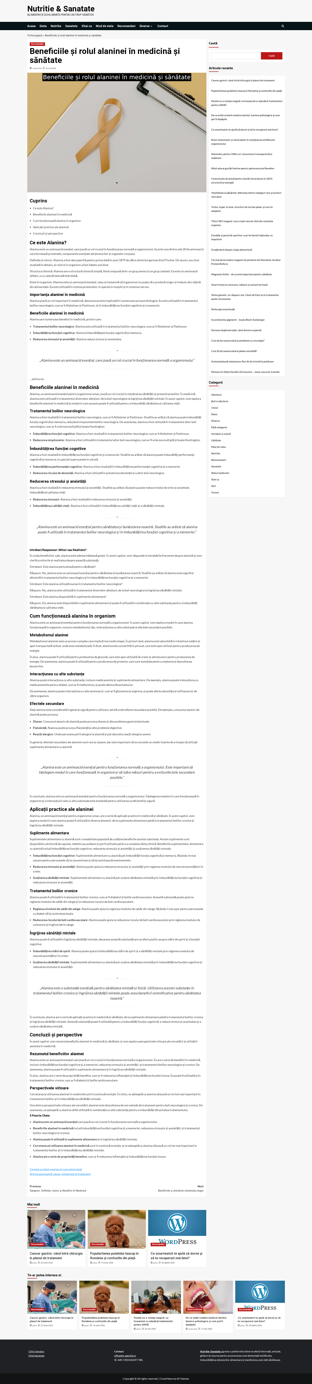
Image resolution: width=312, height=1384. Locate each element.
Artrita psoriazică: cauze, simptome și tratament (60, 1174)
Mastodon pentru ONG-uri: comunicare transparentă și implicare (241, 156)
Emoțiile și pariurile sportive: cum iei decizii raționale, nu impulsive (242, 237)
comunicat (37, 68)
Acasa (31, 26)
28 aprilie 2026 (168, 1263)
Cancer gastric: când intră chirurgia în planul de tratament (243, 80)
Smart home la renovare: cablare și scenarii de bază (239, 284)
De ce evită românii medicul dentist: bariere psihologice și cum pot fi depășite (245, 117)
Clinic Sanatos (36, 1351)
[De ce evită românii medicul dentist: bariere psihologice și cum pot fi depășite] (208, 1297)
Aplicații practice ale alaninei (51, 227)
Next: (181, 1188)
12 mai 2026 (206, 1329)
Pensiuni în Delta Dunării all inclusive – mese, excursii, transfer (245, 371)
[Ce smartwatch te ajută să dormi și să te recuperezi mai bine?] (177, 1229)
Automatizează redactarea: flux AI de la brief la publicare (242, 361)
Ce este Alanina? (43, 208)
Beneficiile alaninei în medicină (52, 214)
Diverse (145, 26)
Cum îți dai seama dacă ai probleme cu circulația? (237, 340)
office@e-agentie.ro (125, 1355)
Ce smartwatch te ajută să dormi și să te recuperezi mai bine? (244, 129)
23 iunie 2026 (47, 1263)
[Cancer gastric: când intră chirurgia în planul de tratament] (56, 1229)
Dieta (43, 26)
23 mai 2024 (51, 68)
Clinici (214, 407)
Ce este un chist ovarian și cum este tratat (56, 1169)
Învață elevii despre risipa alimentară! (231, 249)
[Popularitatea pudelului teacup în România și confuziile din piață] (117, 1229)
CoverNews (166, 1378)
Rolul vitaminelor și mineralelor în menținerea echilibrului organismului (243, 141)
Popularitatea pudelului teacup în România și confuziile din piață (246, 90)
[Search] (283, 26)
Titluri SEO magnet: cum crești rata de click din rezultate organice (242, 223)
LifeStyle (216, 440)
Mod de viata (104, 26)
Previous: (58, 1188)
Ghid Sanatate (36, 1355)
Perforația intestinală (223, 309)
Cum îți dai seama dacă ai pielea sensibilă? (234, 351)
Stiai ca (87, 26)
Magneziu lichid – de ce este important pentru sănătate (241, 274)
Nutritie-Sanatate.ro (212, 1351)
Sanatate (71, 26)
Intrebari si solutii (221, 433)
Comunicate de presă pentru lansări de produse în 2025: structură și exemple (242, 180)
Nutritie (56, 26)
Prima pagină (34, 35)
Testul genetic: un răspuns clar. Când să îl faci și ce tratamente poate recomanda (245, 296)
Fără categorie (219, 427)
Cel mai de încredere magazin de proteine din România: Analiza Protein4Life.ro (245, 261)
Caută (213, 43)
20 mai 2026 (150, 1329)
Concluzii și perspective (48, 233)
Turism (215, 492)
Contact (162, 26)
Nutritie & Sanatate (61, 8)
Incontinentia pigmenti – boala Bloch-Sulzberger (238, 319)
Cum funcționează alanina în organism (57, 220)
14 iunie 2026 (107, 1263)
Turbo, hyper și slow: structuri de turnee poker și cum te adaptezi (242, 208)
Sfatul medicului (220, 473)
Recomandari (126, 26)
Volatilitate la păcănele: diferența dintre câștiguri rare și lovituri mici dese (246, 194)
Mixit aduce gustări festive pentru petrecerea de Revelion (242, 168)
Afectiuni (216, 394)
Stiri (213, 486)
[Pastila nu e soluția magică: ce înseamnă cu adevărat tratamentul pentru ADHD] (156, 1297)
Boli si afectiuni (219, 401)
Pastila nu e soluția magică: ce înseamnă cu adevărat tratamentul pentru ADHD (246, 103)
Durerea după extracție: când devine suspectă (236, 330)
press (34, 1262)
